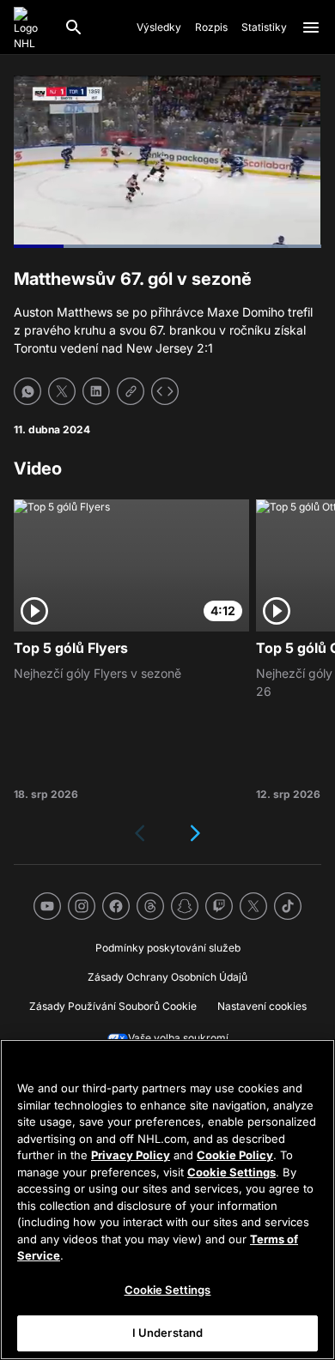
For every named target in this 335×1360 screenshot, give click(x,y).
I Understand (168, 1332)
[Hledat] (74, 27)
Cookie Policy (235, 1155)
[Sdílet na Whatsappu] (27, 391)
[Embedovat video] (165, 391)
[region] (167, 1199)
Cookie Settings (231, 1172)
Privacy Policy (130, 1155)
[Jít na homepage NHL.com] (32, 27)
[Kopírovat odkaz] (130, 391)
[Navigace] (311, 27)
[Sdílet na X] (62, 391)
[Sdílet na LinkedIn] (96, 391)
